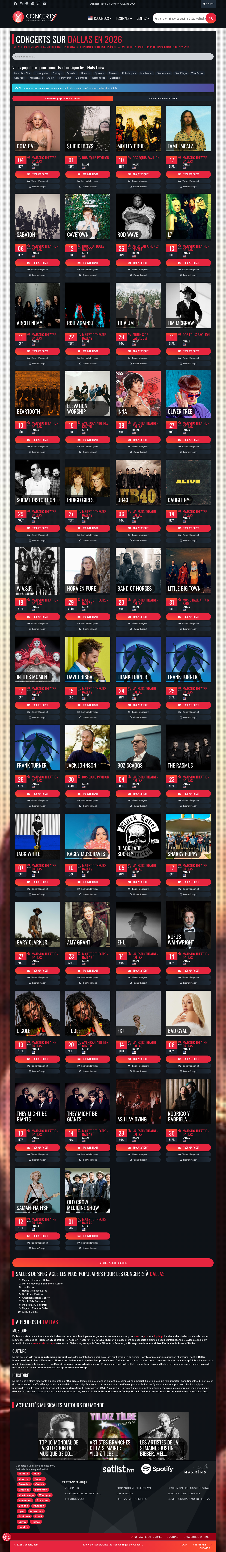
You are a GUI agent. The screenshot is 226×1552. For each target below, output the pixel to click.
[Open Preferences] (6, 1537)
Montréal (24, 1479)
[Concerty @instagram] (21, 3)
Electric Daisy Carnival (184, 1493)
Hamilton (38, 1505)
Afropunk (72, 1488)
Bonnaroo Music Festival (134, 1488)
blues (136, 1336)
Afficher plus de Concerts (113, 1263)
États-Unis (73, 88)
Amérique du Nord (96, 88)
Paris (37, 1473)
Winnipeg (45, 1495)
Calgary (39, 1479)
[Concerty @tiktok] (38, 3)
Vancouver (25, 1500)
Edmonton (41, 1489)
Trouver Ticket (40, 174)
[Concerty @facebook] (15, 3)
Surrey (22, 1521)
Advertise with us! (198, 1537)
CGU (184, 1545)
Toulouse (24, 1516)
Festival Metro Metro (132, 1499)
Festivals (123, 18)
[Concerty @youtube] (44, 3)
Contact (174, 1537)
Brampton (43, 1500)
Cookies (205, 1548)
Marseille (24, 1489)
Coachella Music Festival (83, 1493)
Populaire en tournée (147, 1537)
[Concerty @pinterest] (26, 3)
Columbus (101, 18)
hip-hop (158, 1336)
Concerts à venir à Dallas (163, 98)
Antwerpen (36, 1511)
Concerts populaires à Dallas (62, 98)
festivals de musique (44, 1343)
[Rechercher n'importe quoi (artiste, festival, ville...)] (211, 18)
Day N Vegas (125, 1493)
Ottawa (39, 1484)
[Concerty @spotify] (32, 3)
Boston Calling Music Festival (189, 1488)
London (23, 1527)
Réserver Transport (39, 186)
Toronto (23, 1473)
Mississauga (26, 1495)
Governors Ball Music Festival (189, 1499)
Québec (23, 1505)
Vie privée (199, 1545)
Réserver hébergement (39, 181)
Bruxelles (24, 1484)
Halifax (36, 1521)
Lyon (22, 1511)
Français (209, 3)
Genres (142, 18)
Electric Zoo (74, 1499)
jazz (146, 1336)
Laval (38, 1516)
